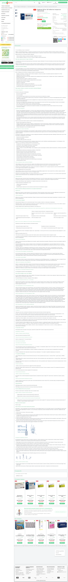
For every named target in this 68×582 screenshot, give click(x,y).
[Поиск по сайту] (34, 2)
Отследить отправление (6, 44)
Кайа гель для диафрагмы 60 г (62, 535)
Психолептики (41, 533)
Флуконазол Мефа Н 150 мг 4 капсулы (19, 496)
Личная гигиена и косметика (6, 7)
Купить (43, 21)
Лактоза (60, 34)
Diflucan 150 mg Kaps (51, 496)
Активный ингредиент (6, 23)
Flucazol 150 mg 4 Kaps (62, 496)
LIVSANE (2, 19)
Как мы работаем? (40, 569)
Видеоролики (39, 572)
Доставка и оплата (4, 25)
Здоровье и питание (5, 15)
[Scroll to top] (7, 68)
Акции (27, 571)
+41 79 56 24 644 (11, 37)
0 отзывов (44, 13)
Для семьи (3, 17)
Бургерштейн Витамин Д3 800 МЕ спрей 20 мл (30, 536)
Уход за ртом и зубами (20, 574)
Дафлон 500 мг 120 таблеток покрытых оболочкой (52, 536)
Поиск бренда (29, 570)
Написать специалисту (60, 511)
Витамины (3, 13)
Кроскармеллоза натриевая (58, 33)
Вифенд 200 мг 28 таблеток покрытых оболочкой (47, 6)
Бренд (2, 21)
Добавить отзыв (19, 475)
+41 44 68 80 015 (10, 34)
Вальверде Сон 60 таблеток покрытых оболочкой (41, 536)
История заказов (50, 569)
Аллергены (18, 569)
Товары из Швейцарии (21, 6)
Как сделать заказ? (40, 568)
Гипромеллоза (55, 34)
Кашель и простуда (19, 572)
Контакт (27, 573)
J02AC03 (65, 17)
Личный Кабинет (50, 568)
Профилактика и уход (5, 9)
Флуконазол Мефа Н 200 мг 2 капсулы (30, 496)
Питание (30, 533)
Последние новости (4, 28)
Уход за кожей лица (19, 573)
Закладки (49, 570)
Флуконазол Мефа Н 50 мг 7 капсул (41, 496)
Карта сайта (28, 572)
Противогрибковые (32, 6)
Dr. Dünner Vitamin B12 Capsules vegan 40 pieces (20, 536)
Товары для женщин (5, 11)
